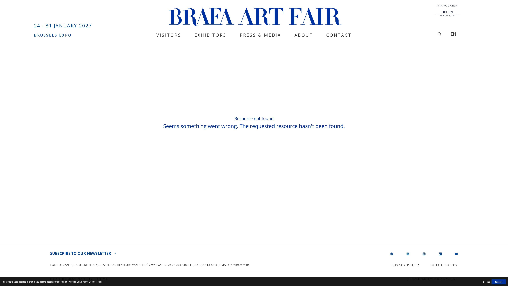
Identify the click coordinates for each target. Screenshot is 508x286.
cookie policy (444, 265)
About (303, 35)
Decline (486, 281)
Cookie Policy (95, 281)
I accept (498, 281)
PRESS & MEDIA (260, 35)
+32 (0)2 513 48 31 (206, 265)
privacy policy (405, 265)
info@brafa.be (240, 265)
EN (453, 34)
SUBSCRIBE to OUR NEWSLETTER (80, 253)
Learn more (82, 281)
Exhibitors (211, 35)
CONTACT (339, 35)
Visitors (168, 35)
